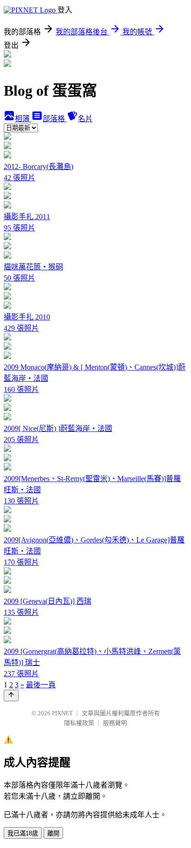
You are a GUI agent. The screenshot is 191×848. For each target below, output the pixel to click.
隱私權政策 (79, 722)
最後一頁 (41, 685)
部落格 (55, 119)
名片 (85, 119)
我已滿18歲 (22, 833)
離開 (53, 833)
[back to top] (11, 695)
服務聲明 (115, 722)
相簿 (23, 119)
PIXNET (62, 713)
